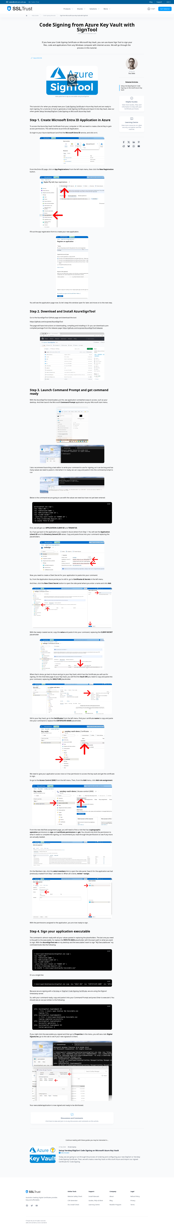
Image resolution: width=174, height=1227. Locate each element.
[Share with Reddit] (123, 146)
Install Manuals (94, 1196)
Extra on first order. (158, 13)
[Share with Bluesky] (128, 146)
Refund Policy (135, 1196)
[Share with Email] (138, 146)
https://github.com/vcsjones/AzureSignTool (46, 322)
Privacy (132, 1200)
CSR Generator (73, 1200)
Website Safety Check (75, 1196)
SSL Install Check (73, 1205)
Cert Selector (165, 9)
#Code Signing (72, 1147)
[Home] (26, 15)
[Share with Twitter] (128, 142)
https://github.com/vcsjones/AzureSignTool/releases (83, 328)
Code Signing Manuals (49, 15)
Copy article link (37, 58)
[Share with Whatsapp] (133, 146)
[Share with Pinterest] (138, 142)
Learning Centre (131, 122)
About (112, 1196)
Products (67, 9)
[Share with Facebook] (123, 142)
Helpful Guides (132, 102)
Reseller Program (115, 1205)
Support (159, 2)
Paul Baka (131, 73)
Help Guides (35, 15)
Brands (80, 9)
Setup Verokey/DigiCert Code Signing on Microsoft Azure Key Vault (65, 111)
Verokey (56, 991)
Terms (132, 1205)
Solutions (93, 9)
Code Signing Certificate (75, 106)
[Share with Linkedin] (133, 142)
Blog (150, 2)
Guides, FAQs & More (96, 1200)
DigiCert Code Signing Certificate (74, 991)
